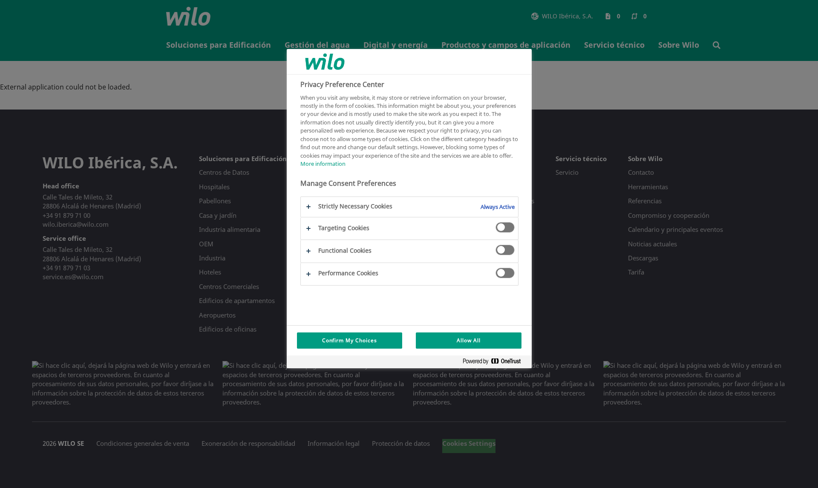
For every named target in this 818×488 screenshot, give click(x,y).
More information (323, 163)
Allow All (469, 340)
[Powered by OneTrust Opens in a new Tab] (495, 363)
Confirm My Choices (349, 340)
